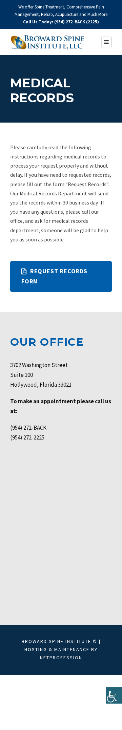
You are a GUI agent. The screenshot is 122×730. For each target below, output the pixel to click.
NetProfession (61, 657)
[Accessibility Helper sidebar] (114, 695)
